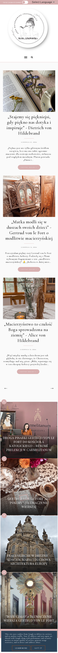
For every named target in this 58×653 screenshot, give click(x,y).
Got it (38, 648)
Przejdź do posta (29, 454)
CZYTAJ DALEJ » (29, 167)
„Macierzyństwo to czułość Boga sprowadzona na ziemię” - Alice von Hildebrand (28, 332)
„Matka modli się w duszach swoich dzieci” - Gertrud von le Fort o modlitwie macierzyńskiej (29, 230)
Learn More (21, 648)
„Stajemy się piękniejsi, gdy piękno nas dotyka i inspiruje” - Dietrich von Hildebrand (29, 125)
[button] (14, 55)
